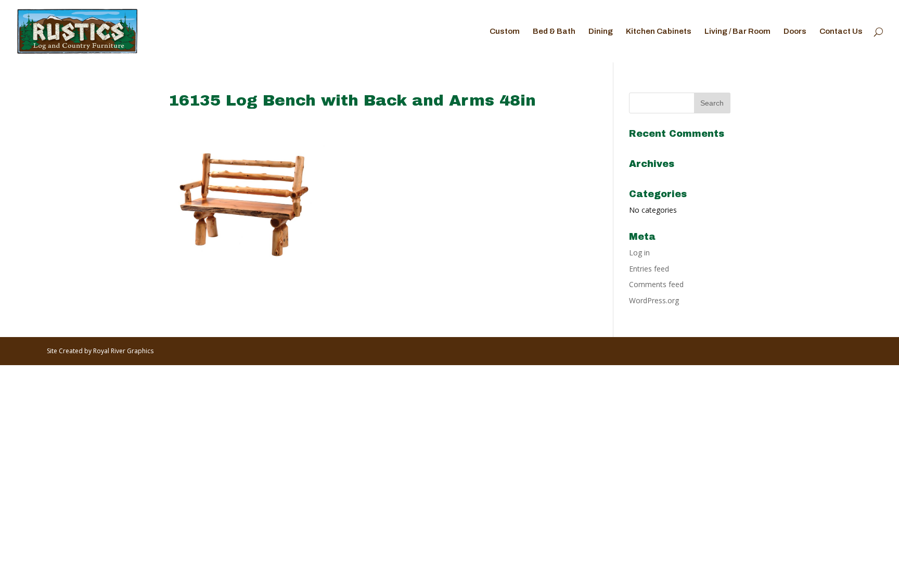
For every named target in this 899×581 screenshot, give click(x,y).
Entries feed (649, 269)
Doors (795, 31)
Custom (505, 31)
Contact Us (841, 31)
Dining (600, 31)
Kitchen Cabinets (658, 31)
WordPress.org (654, 300)
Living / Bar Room (737, 31)
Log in (639, 252)
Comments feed (656, 284)
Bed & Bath (554, 31)
